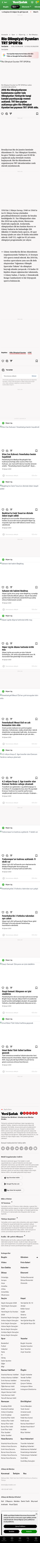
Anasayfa (4, 35)
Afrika (3, 1289)
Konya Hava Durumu (8, 1458)
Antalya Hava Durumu (9, 1455)
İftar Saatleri (5, 1432)
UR (36, 1113)
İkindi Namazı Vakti (8, 1389)
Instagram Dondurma (28, 1389)
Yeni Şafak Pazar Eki (28, 1323)
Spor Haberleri (27, 1439)
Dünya (4, 1272)
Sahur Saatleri (6, 1435)
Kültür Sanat (25, 1309)
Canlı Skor (24, 1458)
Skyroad (34, 1501)
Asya (3, 1283)
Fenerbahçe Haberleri (29, 1452)
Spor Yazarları (26, 1349)
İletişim (16, 1473)
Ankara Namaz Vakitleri (9, 1378)
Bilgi (2, 1367)
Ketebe (17, 1501)
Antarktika (5, 1292)
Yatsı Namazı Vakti (8, 1395)
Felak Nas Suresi (27, 1418)
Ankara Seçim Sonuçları (9, 1320)
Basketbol (5, 1343)
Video (3, 1262)
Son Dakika (6, 1267)
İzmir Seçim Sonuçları (9, 1323)
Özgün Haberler (26, 1375)
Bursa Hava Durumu (8, 1452)
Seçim (4, 1298)
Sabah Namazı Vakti (8, 1383)
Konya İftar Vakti (7, 1424)
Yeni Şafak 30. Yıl (27, 1303)
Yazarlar (24, 1338)
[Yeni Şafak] (20, 2)
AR (27, 1113)
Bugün (4, 1257)
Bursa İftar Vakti (7, 1427)
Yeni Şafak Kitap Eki (28, 1320)
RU (33, 1113)
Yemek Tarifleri (26, 1378)
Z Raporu (9, 1501)
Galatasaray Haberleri (29, 1449)
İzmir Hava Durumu (8, 1449)
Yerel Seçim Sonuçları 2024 (9, 1307)
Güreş (3, 1358)
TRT (30, 352)
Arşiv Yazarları (26, 1352)
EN (24, 1113)
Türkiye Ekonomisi (27, 1277)
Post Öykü (13, 1504)
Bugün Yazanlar (26, 1343)
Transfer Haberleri (27, 1443)
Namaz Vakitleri (8, 1370)
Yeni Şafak (4, 46)
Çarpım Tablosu (26, 1383)
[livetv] (32, 2)
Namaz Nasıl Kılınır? (28, 1424)
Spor (13, 35)
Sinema (23, 1315)
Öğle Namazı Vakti (7, 1386)
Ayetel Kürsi (25, 1415)
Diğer (3, 1364)
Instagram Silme (26, 1386)
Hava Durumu (7, 1439)
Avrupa (3, 1280)
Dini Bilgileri (26, 1401)
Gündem (24, 1257)
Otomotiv (24, 1283)
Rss (25, 1473)
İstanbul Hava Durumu (9, 1443)
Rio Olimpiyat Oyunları (18, 352)
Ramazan (5, 1401)
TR (21, 1113)
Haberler (24, 1267)
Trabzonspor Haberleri (29, 1455)
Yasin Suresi (25, 1409)
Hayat (23, 1298)
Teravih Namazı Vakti (8, 1398)
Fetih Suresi (25, 1421)
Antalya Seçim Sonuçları (10, 1332)
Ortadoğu (4, 1277)
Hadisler (24, 1429)
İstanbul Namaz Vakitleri (10, 1375)
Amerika (4, 1286)
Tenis (3, 1352)
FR (30, 1113)
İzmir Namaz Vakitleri (8, 1381)
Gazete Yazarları (27, 1346)
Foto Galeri (25, 1262)
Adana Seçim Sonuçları (9, 1326)
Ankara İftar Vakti (7, 1421)
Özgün (23, 1370)
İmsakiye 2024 (6, 1406)
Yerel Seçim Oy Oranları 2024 (9, 1313)
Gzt (2, 1501)
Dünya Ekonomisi (27, 1280)
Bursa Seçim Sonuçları (9, 1329)
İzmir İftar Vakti (6, 1429)
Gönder (34, 376)
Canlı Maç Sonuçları (28, 1461)
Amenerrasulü (26, 1412)
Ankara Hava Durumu (9, 1446)
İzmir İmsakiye (6, 1415)
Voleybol (4, 1349)
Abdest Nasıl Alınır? (28, 1427)
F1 (2, 1355)
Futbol (3, 1346)
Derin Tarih (25, 1501)
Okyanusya (5, 1295)
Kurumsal (5, 1473)
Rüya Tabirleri (25, 1432)
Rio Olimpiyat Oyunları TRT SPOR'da (34, 35)
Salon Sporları (6, 1361)
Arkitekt (4, 1504)
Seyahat (24, 1318)
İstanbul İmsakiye (7, 1409)
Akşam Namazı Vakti (8, 1392)
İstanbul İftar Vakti (8, 1418)
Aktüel (23, 1306)
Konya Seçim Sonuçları (9, 1335)
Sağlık (23, 1312)
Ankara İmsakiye (7, 1412)
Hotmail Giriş (25, 1381)
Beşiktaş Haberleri (27, 1446)
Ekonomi (24, 1272)
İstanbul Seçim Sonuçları (10, 1318)
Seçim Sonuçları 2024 (9, 1303)
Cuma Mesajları (26, 1406)
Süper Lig (22, 35)
